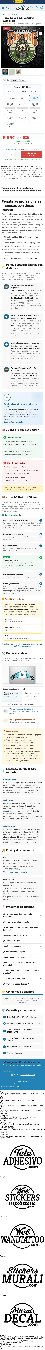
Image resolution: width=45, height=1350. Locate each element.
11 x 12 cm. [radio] (10, 98)
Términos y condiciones (9, 1129)
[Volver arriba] (1, 1349)
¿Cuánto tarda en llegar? (14, 952)
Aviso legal (40, 1129)
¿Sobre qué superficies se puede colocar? (17, 915)
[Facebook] (4, 1345)
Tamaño (22, 87)
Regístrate (23, 1081)
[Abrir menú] (4, 7)
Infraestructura (22, 1124)
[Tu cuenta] (36, 7)
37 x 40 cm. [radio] (10, 111)
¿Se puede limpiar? (11, 941)
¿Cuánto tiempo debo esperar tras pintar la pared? (21, 928)
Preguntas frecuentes (8, 1119)
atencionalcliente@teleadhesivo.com (14, 1136)
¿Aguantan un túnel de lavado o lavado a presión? (21, 971)
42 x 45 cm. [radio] (22, 111)
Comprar (4, 1116)
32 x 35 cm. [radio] (35, 104)
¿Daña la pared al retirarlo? (15, 935)
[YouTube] (10, 1345)
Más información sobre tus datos (10, 1086)
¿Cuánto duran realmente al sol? (17, 957)
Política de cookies (7, 1131)
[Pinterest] (7, 1345)
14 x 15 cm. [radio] (22, 98)
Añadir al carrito (31, 154)
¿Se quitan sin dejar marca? (15, 978)
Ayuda (39, 1136)
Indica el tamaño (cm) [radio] (10, 124)
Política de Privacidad (28, 1075)
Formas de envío (6, 1117)
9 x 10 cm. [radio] (35, 91)
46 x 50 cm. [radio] (35, 111)
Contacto (4, 1135)
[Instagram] (1, 1345)
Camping (15, 14)
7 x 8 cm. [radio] (22, 91)
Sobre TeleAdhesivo (8, 1124)
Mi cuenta (33, 1136)
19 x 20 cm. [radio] (35, 98)
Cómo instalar (22, 1119)
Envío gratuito (11, 149)
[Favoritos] (32, 7)
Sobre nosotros (7, 1122)
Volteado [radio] (22, 80)
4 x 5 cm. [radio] (10, 91)
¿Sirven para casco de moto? (16, 984)
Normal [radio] (13, 80)
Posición (6, 80)
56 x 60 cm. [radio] (22, 118)
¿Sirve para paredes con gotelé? (17, 922)
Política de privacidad (27, 1129)
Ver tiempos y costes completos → (17, 872)
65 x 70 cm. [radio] (35, 118)
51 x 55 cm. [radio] (10, 118)
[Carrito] (42, 7)
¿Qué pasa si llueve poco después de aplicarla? (19, 963)
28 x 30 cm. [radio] (22, 104)
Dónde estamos (34, 1124)
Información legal (7, 1128)
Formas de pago (19, 1117)
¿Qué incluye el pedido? (13, 946)
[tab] (5, 72)
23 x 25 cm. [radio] (10, 104)
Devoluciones (32, 1117)
